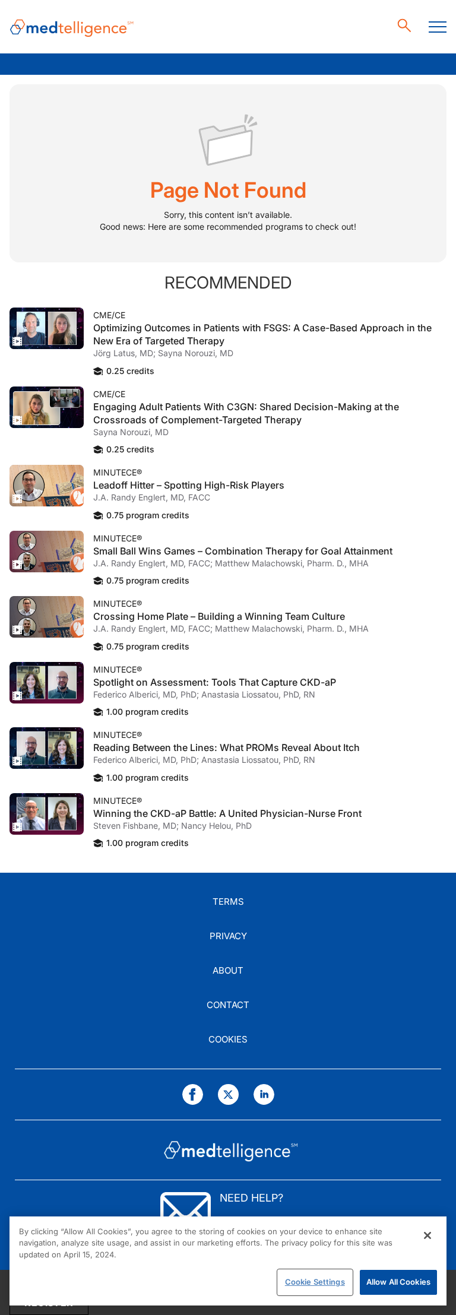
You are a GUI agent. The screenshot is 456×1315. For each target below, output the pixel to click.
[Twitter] (228, 1094)
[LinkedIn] (264, 1094)
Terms (228, 901)
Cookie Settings (315, 1282)
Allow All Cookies (398, 1282)
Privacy (228, 936)
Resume (47, 328)
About (228, 970)
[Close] (427, 1235)
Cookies (228, 1039)
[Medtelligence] (72, 27)
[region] (228, 1261)
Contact (228, 1004)
